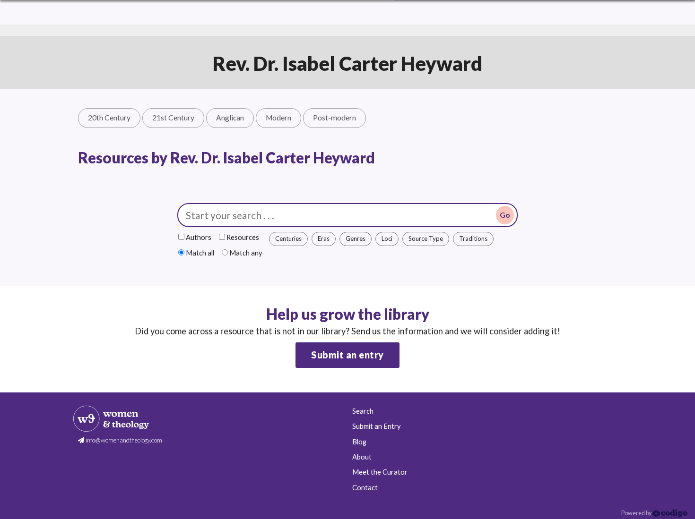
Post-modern (334, 117)
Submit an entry (347, 354)
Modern (278, 117)
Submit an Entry (376, 426)
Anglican (230, 117)
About (362, 457)
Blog (359, 442)
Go (505, 215)
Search (363, 411)
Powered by (636, 513)
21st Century (173, 117)
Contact (365, 488)
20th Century (109, 117)
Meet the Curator (380, 472)
